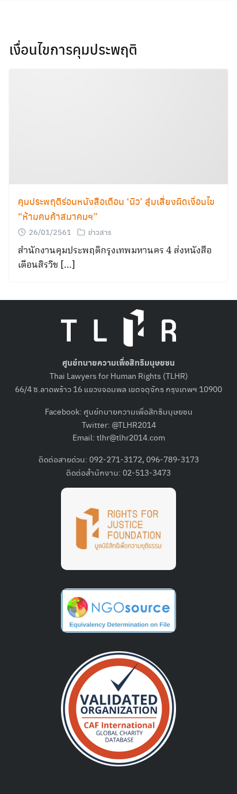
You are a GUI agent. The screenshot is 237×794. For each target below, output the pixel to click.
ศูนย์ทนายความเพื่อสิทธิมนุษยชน (138, 411)
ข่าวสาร (100, 231)
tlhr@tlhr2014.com (131, 437)
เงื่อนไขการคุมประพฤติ (73, 49)
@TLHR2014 (134, 424)
